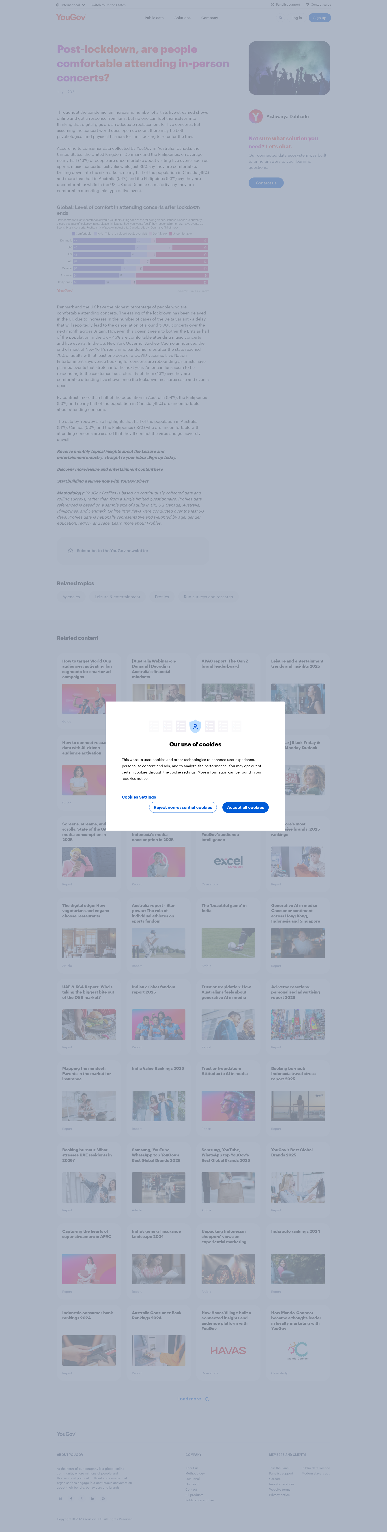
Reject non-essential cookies (183, 807)
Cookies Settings (139, 797)
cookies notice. (136, 778)
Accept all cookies (245, 807)
